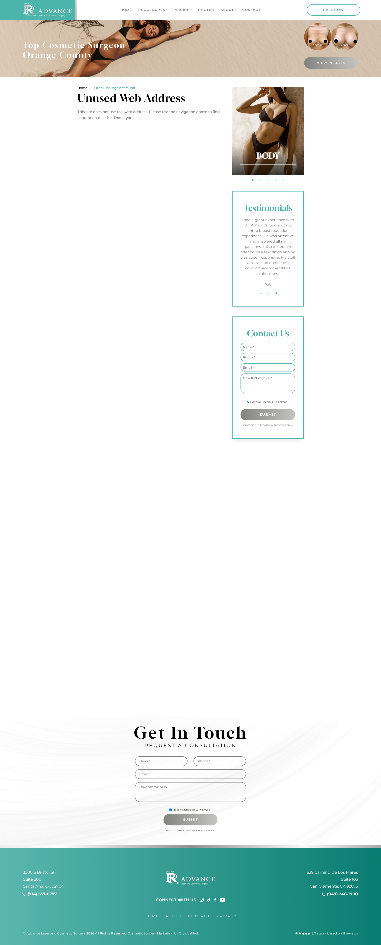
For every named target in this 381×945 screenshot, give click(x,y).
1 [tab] (253, 180)
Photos (206, 10)
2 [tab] (261, 180)
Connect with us (176, 900)
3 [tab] (268, 180)
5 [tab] (284, 180)
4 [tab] (276, 180)
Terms (288, 425)
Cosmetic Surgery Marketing (150, 933)
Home (126, 10)
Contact (251, 10)
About (227, 10)
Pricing (181, 10)
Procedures (151, 10)
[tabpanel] (268, 131)
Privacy (278, 425)
